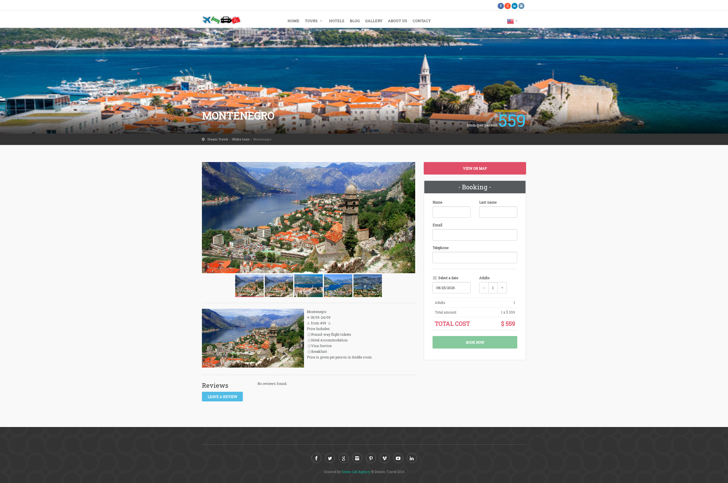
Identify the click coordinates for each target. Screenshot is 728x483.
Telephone (440, 247)
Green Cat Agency (356, 471)
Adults (484, 277)
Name (437, 202)
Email (437, 225)
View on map (475, 168)
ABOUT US (397, 20)
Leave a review (222, 396)
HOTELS (336, 20)
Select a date (447, 277)
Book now (475, 342)
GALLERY (373, 20)
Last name (488, 202)
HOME (293, 20)
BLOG (355, 20)
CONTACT (422, 20)
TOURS (311, 20)
